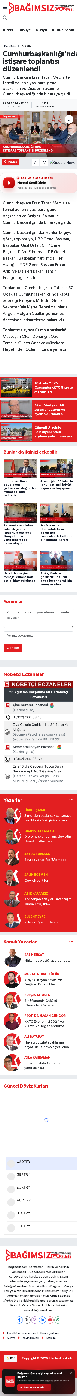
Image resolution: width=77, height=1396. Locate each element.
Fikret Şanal (35, 810)
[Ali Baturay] (12, 1042)
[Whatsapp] (57, 1320)
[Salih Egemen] (12, 878)
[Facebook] (19, 1320)
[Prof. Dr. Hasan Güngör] (12, 1021)
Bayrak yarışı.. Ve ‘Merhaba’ (46, 860)
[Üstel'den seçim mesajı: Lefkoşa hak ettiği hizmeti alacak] (20, 561)
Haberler (9, 46)
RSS (12, 1358)
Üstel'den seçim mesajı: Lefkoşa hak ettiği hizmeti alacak (19, 577)
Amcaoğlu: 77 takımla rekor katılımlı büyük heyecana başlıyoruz (56, 485)
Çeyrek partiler (36, 881)
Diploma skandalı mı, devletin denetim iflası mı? (47, 839)
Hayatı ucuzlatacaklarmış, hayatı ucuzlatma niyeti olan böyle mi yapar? (46, 1045)
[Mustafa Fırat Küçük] (12, 979)
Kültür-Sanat (63, 30)
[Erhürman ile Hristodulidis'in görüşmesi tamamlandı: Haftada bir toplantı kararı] (57, 513)
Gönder (13, 648)
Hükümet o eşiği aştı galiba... (47, 960)
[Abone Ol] (62, 163)
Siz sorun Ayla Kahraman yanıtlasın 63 (43, 1066)
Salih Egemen (36, 875)
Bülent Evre (34, 916)
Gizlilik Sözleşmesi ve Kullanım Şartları (33, 1333)
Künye (11, 1337)
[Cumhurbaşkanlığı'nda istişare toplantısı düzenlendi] (38, 134)
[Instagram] (34, 1320)
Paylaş (12, 161)
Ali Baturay (34, 1036)
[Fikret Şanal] (12, 815)
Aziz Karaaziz (36, 893)
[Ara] (5, 18)
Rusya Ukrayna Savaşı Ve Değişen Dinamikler (43, 982)
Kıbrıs (8, 30)
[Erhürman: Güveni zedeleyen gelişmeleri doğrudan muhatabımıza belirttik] (20, 468)
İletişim (51, 1337)
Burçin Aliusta (37, 995)
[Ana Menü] (5, 8)
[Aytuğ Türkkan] (12, 857)
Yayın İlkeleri (30, 1337)
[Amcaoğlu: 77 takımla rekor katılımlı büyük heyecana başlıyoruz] (57, 468)
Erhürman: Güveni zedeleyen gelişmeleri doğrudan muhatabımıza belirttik (20, 488)
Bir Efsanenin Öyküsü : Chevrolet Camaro (41, 1003)
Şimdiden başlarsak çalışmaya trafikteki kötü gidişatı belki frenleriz (47, 818)
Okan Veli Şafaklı (39, 831)
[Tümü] (71, 800)
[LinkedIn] (42, 1320)
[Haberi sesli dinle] (9, 182)
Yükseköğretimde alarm (43, 922)
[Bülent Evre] (12, 919)
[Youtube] (50, 1320)
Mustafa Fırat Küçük (41, 974)
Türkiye (24, 30)
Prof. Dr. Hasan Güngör (45, 1016)
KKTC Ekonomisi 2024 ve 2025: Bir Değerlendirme (44, 1024)
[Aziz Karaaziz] (12, 898)
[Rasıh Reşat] (12, 957)
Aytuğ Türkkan (37, 854)
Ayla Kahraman (37, 1057)
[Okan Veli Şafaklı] (12, 836)
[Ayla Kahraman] (12, 1063)
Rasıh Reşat (34, 954)
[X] (27, 1320)
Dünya (41, 30)
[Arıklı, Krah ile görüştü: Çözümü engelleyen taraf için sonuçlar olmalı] (57, 561)
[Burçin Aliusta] (12, 1000)
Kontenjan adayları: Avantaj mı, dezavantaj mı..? (48, 901)
